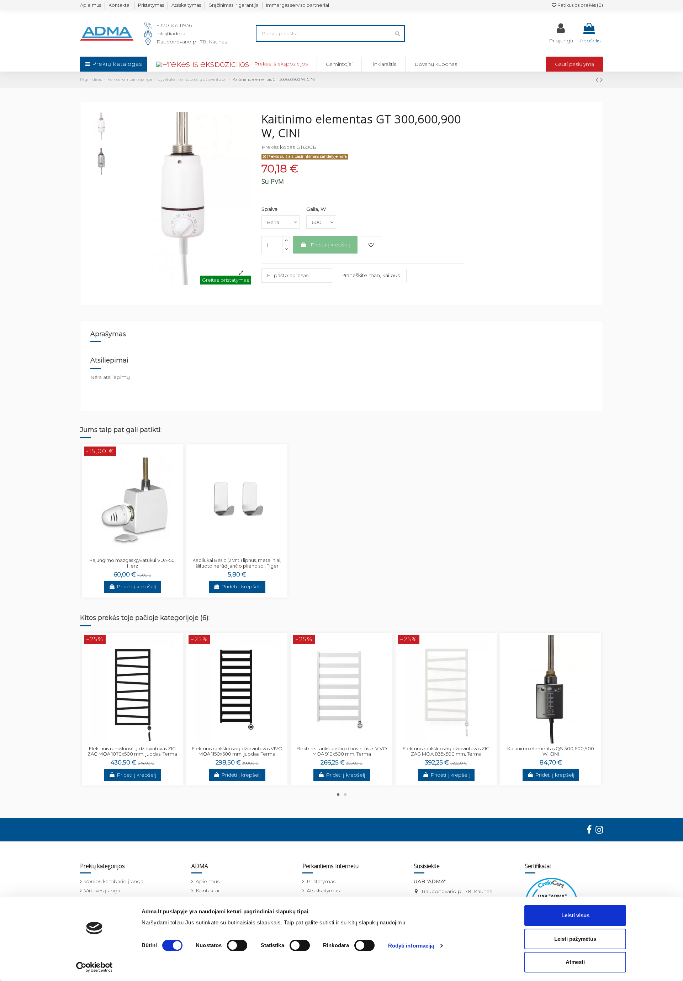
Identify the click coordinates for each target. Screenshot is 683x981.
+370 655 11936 (174, 25)
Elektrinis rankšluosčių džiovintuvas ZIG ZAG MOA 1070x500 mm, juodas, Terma (132, 751)
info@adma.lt (173, 33)
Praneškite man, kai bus (370, 275)
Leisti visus (575, 915)
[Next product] (601, 79)
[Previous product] (597, 79)
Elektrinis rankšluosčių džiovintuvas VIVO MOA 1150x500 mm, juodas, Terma (237, 751)
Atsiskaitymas (186, 5)
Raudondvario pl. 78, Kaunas (192, 41)
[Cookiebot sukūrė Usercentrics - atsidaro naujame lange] (94, 967)
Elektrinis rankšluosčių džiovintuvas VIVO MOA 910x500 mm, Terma (341, 751)
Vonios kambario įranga (113, 881)
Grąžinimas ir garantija (233, 5)
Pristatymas (151, 5)
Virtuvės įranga (102, 890)
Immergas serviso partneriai (297, 5)
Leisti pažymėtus (575, 939)
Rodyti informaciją (411, 946)
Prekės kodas (278, 147)
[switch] (237, 945)
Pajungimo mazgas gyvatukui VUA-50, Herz (132, 563)
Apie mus (90, 5)
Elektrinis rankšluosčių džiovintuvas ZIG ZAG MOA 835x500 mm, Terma (446, 751)
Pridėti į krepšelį (330, 244)
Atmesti (575, 962)
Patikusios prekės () (579, 5)
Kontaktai (119, 5)
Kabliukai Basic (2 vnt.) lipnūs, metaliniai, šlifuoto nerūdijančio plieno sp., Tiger (236, 563)
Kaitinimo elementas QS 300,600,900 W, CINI (550, 751)
